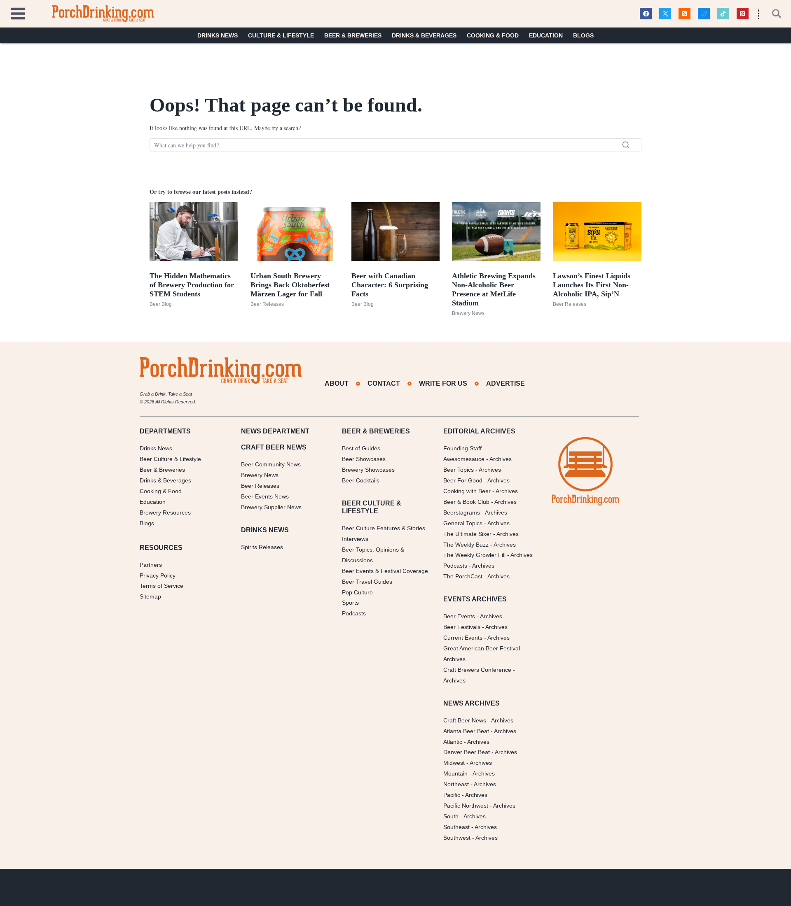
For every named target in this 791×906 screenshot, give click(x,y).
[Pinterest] (743, 14)
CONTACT (383, 383)
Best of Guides (361, 448)
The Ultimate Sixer (467, 534)
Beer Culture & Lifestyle (170, 459)
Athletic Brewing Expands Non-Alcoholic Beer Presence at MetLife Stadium (494, 289)
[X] (665, 14)
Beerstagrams (461, 512)
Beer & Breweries (352, 35)
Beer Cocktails (360, 480)
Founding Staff (462, 448)
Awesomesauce (463, 459)
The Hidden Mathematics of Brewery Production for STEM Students (192, 285)
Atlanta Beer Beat (466, 731)
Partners (151, 564)
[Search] (625, 145)
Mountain (455, 773)
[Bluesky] (704, 14)
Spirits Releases (262, 547)
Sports (350, 602)
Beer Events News (265, 496)
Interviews (355, 539)
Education (546, 35)
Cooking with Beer (467, 491)
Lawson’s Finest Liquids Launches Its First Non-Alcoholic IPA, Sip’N (591, 285)
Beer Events (459, 616)
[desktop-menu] (18, 12)
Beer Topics (458, 469)
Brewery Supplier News (271, 507)
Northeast (456, 784)
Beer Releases (267, 304)
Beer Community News (271, 464)
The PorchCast (462, 576)
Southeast (456, 827)
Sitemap (150, 596)
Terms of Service (161, 585)
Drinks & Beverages (424, 35)
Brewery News (468, 313)
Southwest (456, 837)
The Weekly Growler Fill (474, 555)
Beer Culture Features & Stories (383, 528)
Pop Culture (357, 592)
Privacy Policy (158, 575)
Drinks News (217, 35)
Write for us (443, 383)
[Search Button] (772, 13)
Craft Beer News (464, 720)
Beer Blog (161, 304)
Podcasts (354, 613)
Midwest (454, 762)
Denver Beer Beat (466, 752)
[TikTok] (723, 14)
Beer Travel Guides (367, 581)
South (451, 816)
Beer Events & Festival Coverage (385, 571)
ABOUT (337, 383)
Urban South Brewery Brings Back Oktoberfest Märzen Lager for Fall (290, 285)
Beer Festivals (461, 627)
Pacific (451, 795)
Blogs (583, 35)
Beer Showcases (364, 459)
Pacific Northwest (465, 805)
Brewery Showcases (368, 469)
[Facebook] (646, 14)
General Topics (462, 523)
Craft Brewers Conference (477, 669)
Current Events (462, 637)
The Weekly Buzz (466, 544)
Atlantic (452, 741)
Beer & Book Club (466, 501)
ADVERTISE (505, 383)
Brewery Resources (165, 512)
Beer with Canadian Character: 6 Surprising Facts (389, 285)
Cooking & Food (493, 35)
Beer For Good (462, 480)
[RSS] (684, 14)
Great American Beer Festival (481, 648)
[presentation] (194, 231)
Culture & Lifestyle (281, 35)
